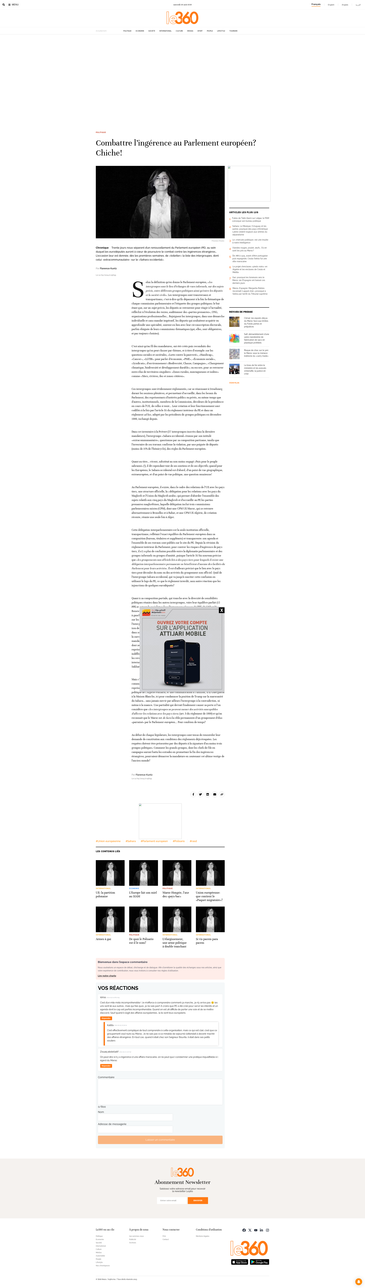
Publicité (132, 1239)
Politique (127, 31)
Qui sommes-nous (136, 1236)
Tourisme (233, 31)
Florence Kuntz (108, 268)
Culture (179, 31)
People (210, 31)
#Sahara (131, 841)
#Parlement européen (154, 841)
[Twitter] (250, 1230)
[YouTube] (255, 1230)
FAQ (164, 1236)
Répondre (106, 1018)
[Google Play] (259, 1262)
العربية (358, 5)
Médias (190, 31)
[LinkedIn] (261, 1230)
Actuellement (101, 31)
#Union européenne (108, 841)
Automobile (100, 1256)
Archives (132, 1243)
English (331, 5)
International (165, 31)
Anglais (345, 5)
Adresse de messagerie (112, 1124)
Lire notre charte (107, 975)
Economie (140, 31)
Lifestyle (221, 31)
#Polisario (179, 841)
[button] (358, 1281)
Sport (200, 31)
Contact (166, 1239)
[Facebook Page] (244, 1230)
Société (151, 31)
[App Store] (239, 1262)
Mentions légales (202, 1236)
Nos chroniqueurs (103, 1266)
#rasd (193, 841)
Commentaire (106, 1077)
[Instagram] (267, 1230)
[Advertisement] (85, 77)
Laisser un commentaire (160, 1139)
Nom (101, 1111)
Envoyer (197, 1200)
